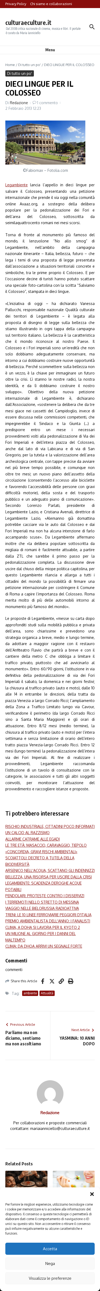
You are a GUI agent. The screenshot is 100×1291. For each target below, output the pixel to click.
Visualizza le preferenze (50, 1278)
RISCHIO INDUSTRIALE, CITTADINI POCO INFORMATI (50, 826)
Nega (50, 1263)
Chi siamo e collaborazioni (51, 4)
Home (10, 65)
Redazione (19, 102)
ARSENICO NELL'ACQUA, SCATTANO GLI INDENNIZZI (50, 870)
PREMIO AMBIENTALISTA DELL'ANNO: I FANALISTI (47, 921)
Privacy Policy (15, 4)
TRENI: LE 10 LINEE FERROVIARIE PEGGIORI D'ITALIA (48, 914)
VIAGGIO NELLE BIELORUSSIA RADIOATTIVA (42, 908)
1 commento (47, 102)
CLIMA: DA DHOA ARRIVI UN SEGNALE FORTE (43, 946)
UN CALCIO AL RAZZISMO (27, 832)
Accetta (50, 1248)
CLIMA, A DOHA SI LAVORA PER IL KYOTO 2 (42, 927)
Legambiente (16, 185)
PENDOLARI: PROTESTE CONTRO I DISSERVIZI (44, 895)
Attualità (47, 993)
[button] (92, 1194)
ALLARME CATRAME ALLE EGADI (32, 839)
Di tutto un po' (29, 65)
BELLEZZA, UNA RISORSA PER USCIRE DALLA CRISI (48, 877)
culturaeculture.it (28, 22)
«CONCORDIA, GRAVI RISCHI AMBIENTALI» (41, 851)
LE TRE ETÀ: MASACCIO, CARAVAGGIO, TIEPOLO (46, 845)
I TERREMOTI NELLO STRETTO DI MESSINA (42, 902)
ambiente (30, 993)
